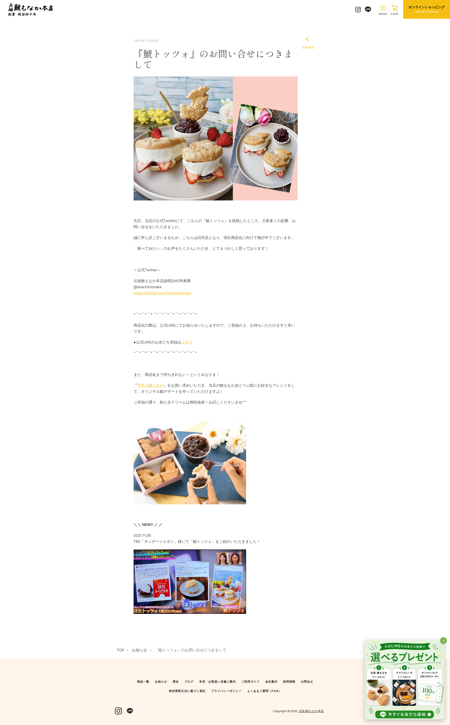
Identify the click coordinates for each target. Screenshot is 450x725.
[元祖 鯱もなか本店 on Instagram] (358, 9)
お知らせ (161, 681)
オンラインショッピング (427, 9)
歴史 (176, 681)
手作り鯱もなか (150, 385)
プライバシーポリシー (226, 691)
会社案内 (271, 681)
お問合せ (307, 681)
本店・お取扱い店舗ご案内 (217, 681)
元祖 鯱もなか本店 (311, 711)
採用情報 (289, 681)
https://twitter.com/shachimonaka (162, 293)
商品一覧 (143, 681)
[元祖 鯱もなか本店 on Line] (368, 9)
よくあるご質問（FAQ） (264, 691)
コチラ (186, 342)
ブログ (189, 681)
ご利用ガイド (250, 681)
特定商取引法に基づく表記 (187, 691)
